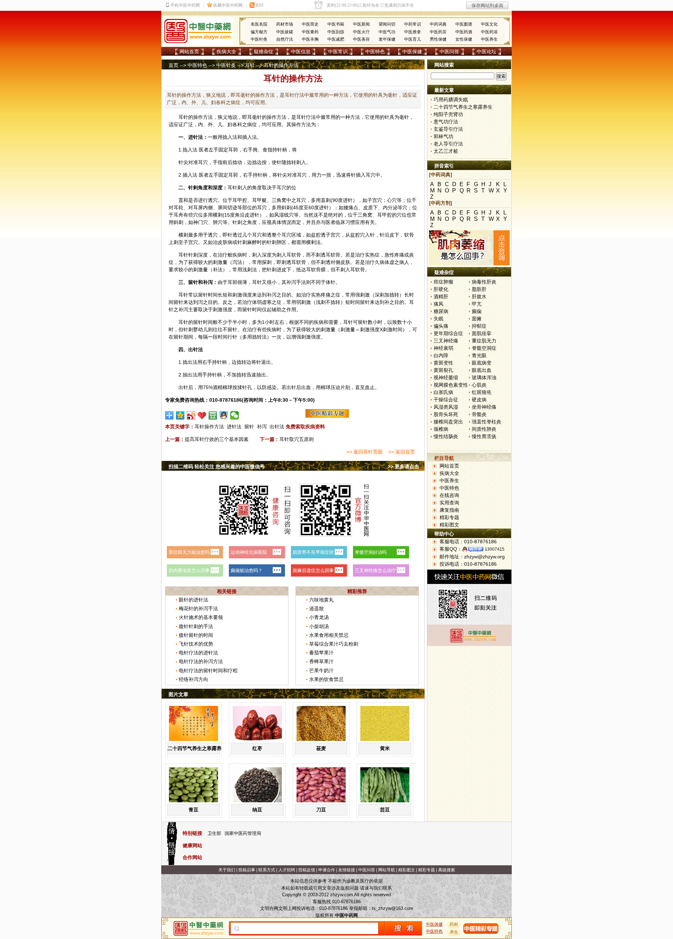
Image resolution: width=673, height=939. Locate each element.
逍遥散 (316, 608)
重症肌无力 (484, 340)
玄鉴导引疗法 (448, 129)
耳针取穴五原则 (296, 439)
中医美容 (361, 39)
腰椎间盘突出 (448, 421)
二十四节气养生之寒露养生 (197, 748)
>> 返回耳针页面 (364, 452)
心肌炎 (479, 385)
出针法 (277, 426)
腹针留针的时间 (196, 635)
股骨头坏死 (446, 414)
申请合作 (326, 869)
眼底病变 (481, 363)
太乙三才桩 (446, 151)
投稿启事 (246, 869)
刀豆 (321, 809)
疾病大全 (226, 51)
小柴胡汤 (319, 626)
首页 (173, 65)
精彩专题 (449, 517)
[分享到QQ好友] (223, 415)
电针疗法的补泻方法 (201, 661)
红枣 (257, 748)
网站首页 (189, 51)
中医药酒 (463, 31)
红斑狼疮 (481, 392)
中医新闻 (361, 24)
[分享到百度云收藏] (202, 415)
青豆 (193, 809)
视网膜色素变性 (451, 385)
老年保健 (387, 39)
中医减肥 (335, 39)
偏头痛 (441, 326)
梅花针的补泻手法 (198, 608)
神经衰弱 (443, 348)
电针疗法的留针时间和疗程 (208, 670)
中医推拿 (412, 31)
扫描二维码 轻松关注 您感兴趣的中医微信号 (217, 466)
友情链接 (346, 869)
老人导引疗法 (448, 144)
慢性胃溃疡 (484, 436)
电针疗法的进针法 (198, 652)
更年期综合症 (448, 333)
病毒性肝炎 (484, 282)
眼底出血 (481, 370)
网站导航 (386, 869)
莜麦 (321, 748)
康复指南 (449, 510)
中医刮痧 (335, 31)
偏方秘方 (259, 31)
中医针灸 (259, 39)
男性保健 (438, 39)
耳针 (250, 65)
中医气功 (387, 31)
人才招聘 (286, 869)
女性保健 (463, 39)
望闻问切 (387, 24)
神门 (198, 222)
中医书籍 (335, 24)
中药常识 (412, 24)
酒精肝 (441, 296)
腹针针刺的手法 (196, 626)
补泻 (262, 426)
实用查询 (449, 502)
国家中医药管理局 (243, 833)
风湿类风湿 (446, 407)
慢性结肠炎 (446, 436)
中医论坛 (486, 51)
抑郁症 (479, 326)
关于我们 (226, 869)
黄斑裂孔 (443, 370)
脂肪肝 (479, 289)
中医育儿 (412, 39)
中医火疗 (361, 31)
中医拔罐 (284, 31)
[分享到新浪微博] (191, 415)
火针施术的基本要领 (201, 617)
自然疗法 (284, 39)
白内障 (441, 355)
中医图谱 (463, 24)
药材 (454, 924)
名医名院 (259, 24)
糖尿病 (441, 311)
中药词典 (438, 24)
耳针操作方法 (209, 426)
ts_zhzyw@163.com (392, 908)
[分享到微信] (234, 415)
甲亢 (477, 304)
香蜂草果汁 (321, 661)
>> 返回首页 (401, 452)
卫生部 (214, 833)
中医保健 (412, 51)
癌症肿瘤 (443, 282)
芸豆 (385, 809)
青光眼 (479, 355)
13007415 (494, 549)
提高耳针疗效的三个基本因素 (217, 439)
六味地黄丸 (321, 600)
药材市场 (284, 24)
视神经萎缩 (446, 377)
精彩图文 (449, 525)
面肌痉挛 (481, 333)
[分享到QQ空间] (180, 415)
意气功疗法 (446, 121)
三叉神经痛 (446, 340)
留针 (249, 426)
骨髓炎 (479, 414)
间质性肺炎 (484, 429)
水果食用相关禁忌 (328, 635)
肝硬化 (441, 289)
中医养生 (489, 39)
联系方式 (266, 869)
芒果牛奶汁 (321, 670)
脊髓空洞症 (484, 348)
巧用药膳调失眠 (451, 99)
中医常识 (338, 51)
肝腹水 (479, 296)
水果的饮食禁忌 (326, 679)
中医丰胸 (310, 39)
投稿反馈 (306, 869)
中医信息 (301, 51)
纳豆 (257, 809)
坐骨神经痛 (484, 407)
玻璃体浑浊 (484, 377)
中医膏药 (310, 31)
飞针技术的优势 (196, 644)
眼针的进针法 (193, 600)
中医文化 (489, 24)
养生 (454, 932)
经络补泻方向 (193, 679)
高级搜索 (446, 869)
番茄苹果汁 (321, 652)
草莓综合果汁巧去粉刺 (333, 644)
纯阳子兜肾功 (448, 114)
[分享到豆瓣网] (213, 415)
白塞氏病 (443, 392)
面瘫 (477, 318)
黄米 (385, 748)
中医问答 (449, 51)
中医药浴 (489, 31)
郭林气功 (443, 136)
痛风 (438, 304)
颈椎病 (441, 429)
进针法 (234, 426)
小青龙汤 (319, 617)
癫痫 (477, 311)
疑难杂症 (263, 51)
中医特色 (375, 51)
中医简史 (310, 24)
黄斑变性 (443, 363)
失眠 (438, 318)
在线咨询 (449, 495)
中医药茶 (438, 31)
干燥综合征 (446, 399)
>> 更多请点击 (403, 466)
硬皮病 (479, 399)
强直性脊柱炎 (486, 421)
